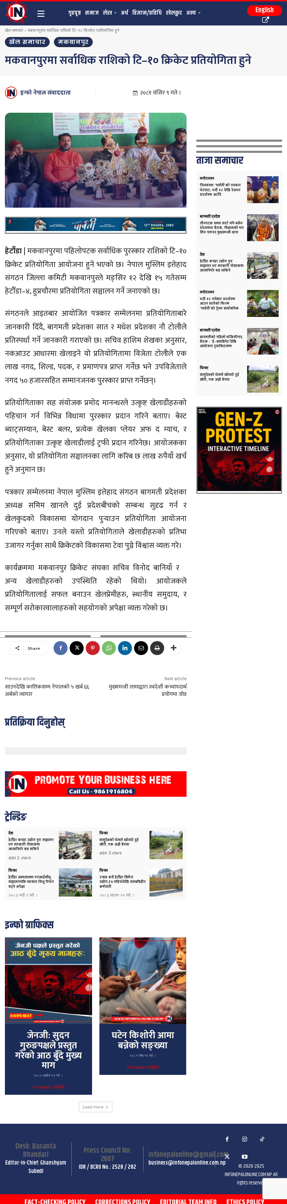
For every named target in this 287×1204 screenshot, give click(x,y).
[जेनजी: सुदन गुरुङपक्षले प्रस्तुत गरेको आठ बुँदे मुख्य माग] (48, 980)
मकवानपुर (73, 42)
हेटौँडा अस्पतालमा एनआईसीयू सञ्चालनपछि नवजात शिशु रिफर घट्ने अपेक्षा (31, 882)
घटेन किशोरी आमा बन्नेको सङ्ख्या (143, 1040)
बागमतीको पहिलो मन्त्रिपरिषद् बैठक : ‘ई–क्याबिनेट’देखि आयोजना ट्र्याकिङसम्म (221, 341)
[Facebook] (61, 648)
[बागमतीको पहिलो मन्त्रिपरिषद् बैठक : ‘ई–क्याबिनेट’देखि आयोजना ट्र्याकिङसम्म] (263, 341)
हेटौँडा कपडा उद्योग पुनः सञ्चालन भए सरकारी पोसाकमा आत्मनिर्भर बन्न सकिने (31, 844)
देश (10, 833)
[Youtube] (245, 1157)
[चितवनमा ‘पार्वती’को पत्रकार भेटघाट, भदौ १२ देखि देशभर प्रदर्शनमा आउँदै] (263, 189)
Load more (93, 1107)
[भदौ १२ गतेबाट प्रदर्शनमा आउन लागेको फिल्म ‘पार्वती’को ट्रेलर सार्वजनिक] (263, 303)
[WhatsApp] (109, 648)
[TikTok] (262, 1139)
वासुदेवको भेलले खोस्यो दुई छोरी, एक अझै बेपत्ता (119, 842)
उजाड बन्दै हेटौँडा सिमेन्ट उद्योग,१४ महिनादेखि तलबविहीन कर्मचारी (122, 882)
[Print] (157, 648)
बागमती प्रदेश (210, 216)
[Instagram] (245, 1139)
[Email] (141, 648)
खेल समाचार (14, 30)
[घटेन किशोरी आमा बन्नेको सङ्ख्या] (142, 980)
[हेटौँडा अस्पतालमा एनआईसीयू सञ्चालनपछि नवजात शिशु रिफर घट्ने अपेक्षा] (75, 882)
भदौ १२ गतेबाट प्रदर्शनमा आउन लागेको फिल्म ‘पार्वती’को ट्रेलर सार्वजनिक (219, 303)
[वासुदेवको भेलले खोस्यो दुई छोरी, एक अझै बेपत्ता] (166, 845)
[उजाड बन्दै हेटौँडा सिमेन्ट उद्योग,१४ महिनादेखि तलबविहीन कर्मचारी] (166, 882)
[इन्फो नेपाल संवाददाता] (12, 93)
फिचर (103, 833)
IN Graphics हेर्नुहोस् (48, 1087)
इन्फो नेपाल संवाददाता (45, 93)
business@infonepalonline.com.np (187, 1163)
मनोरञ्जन (207, 178)
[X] (77, 648)
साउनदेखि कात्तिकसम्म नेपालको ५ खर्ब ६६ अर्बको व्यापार (47, 690)
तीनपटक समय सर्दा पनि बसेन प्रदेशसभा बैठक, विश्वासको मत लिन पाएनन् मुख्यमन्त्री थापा (222, 228)
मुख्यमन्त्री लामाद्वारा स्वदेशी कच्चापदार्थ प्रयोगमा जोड (148, 690)
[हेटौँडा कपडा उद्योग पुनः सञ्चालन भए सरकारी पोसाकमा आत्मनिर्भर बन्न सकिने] (75, 845)
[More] (173, 648)
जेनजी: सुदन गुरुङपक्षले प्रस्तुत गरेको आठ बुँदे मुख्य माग (48, 1050)
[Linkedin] (125, 648)
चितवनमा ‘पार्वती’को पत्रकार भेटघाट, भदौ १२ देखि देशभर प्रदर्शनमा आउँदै (220, 190)
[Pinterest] (93, 648)
